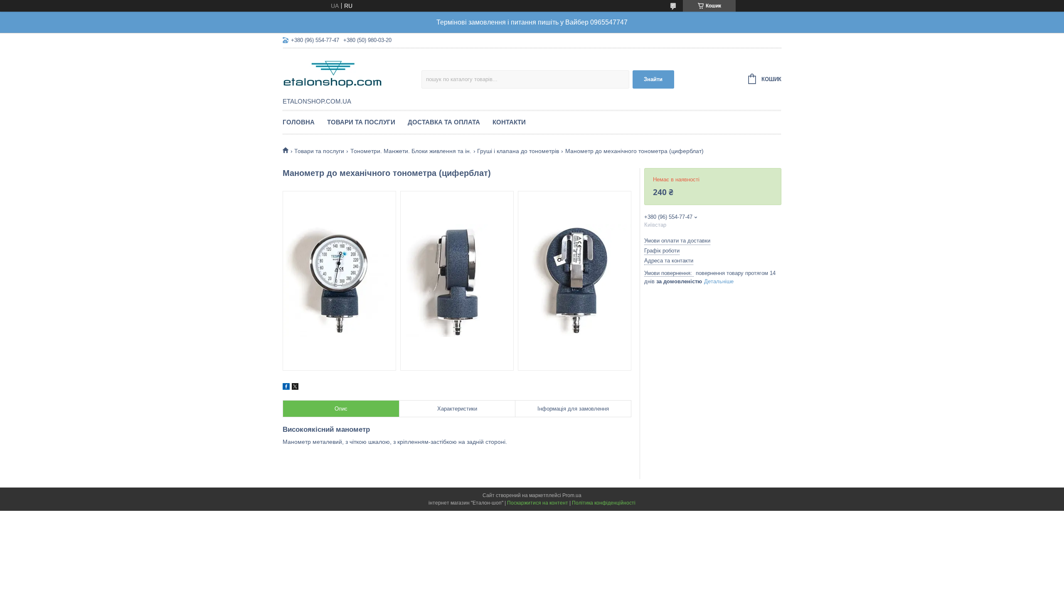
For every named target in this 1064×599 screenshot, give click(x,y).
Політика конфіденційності (603, 503)
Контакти (509, 122)
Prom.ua (571, 495)
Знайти (653, 79)
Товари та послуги (361, 122)
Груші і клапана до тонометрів (518, 151)
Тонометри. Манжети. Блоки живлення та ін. (410, 151)
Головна (299, 122)
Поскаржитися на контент (537, 503)
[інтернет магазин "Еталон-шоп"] (352, 73)
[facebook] (286, 387)
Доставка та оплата (444, 122)
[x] (295, 387)
